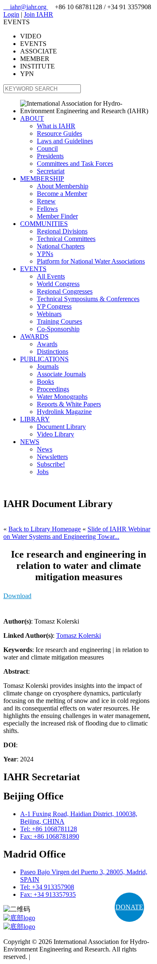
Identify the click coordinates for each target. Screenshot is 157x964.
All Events (51, 276)
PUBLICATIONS (44, 359)
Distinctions (52, 351)
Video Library (55, 434)
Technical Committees (66, 238)
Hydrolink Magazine (64, 411)
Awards (47, 344)
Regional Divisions (62, 231)
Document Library (61, 426)
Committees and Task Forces (75, 163)
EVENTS (33, 268)
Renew (46, 201)
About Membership (62, 186)
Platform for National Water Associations (91, 261)
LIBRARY (35, 419)
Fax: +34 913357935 (48, 894)
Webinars (49, 313)
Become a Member (62, 193)
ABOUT (32, 118)
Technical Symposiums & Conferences (88, 298)
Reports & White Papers (69, 404)
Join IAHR (38, 14)
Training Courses (59, 321)
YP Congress (54, 306)
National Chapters (61, 246)
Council (47, 148)
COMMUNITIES (44, 223)
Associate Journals (61, 374)
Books (45, 381)
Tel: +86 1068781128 (48, 828)
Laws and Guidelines (65, 141)
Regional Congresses (65, 291)
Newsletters (52, 456)
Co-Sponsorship (58, 328)
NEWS (29, 441)
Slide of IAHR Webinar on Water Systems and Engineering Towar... (76, 532)
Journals (48, 366)
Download (17, 595)
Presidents (50, 156)
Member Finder (57, 216)
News (44, 449)
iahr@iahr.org (25, 6)
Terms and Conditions (61, 956)
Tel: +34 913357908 (47, 886)
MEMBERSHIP (42, 178)
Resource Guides (59, 133)
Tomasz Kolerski (78, 635)
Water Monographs (62, 396)
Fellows (47, 208)
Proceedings (53, 389)
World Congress (58, 283)
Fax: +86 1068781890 (49, 836)
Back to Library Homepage (44, 529)
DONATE (129, 907)
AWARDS (34, 336)
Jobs (43, 471)
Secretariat (50, 171)
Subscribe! (51, 464)
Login (11, 14)
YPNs (45, 253)
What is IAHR (56, 125)
